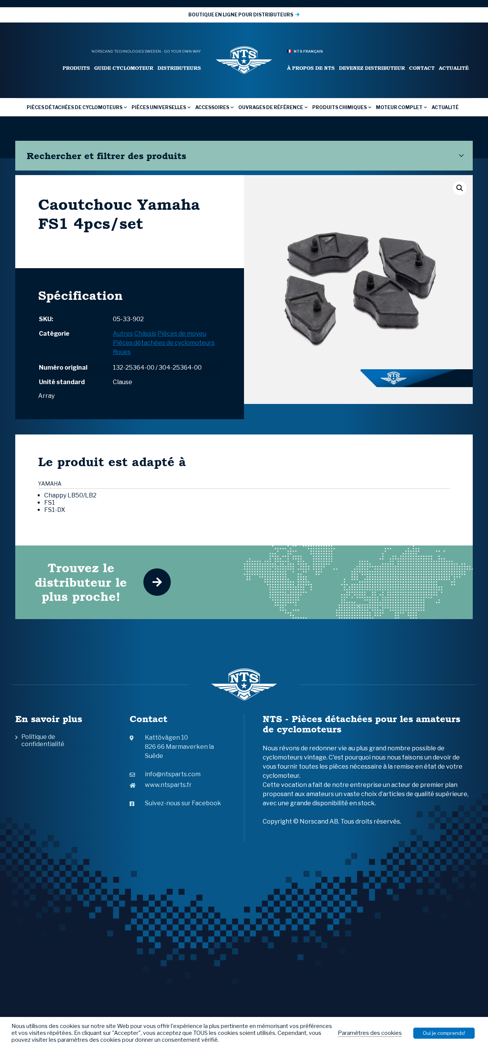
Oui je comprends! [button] (444, 1033)
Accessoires (212, 107)
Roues (122, 352)
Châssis (145, 333)
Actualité (454, 68)
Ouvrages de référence (270, 107)
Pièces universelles (159, 107)
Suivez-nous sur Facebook (183, 803)
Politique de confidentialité (42, 740)
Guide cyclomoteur (123, 68)
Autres (123, 333)
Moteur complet (399, 107)
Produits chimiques (339, 107)
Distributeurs (179, 68)
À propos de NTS (311, 68)
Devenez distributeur (372, 68)
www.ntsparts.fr (168, 784)
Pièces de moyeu (181, 333)
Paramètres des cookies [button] (370, 1033)
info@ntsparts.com (173, 774)
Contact (422, 68)
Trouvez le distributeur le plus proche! (81, 582)
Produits (76, 68)
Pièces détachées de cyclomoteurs (74, 107)
